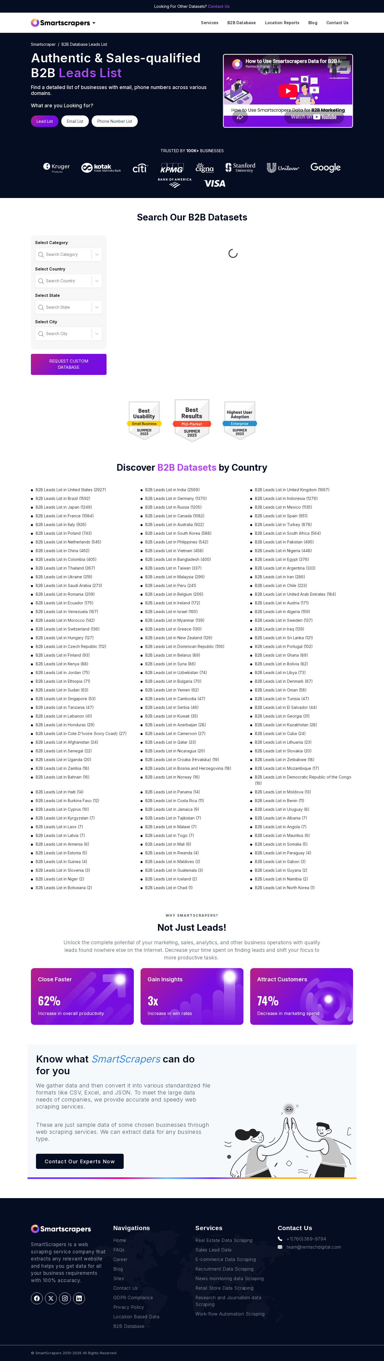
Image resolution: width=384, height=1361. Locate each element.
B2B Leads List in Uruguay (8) (282, 809)
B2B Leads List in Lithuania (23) (283, 742)
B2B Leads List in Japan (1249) (64, 507)
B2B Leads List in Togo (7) (169, 835)
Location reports (282, 22)
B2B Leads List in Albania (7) (281, 818)
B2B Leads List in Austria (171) (282, 602)
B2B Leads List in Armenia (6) (62, 844)
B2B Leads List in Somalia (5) (281, 844)
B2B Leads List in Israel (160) (171, 611)
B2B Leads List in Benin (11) (279, 800)
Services (209, 22)
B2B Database (241, 22)
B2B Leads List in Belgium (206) (174, 594)
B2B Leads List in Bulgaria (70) (173, 681)
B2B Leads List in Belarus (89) (172, 655)
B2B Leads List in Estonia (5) (61, 852)
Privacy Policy (128, 1307)
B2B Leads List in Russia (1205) (173, 507)
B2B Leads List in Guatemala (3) (174, 870)
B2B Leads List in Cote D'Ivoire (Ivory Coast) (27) (81, 733)
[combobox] (38, 254)
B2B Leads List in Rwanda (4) (172, 852)
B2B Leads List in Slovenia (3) (63, 870)
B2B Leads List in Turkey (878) (283, 524)
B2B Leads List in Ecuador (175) (65, 602)
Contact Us (219, 6)
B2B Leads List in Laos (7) (59, 826)
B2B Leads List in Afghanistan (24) (67, 742)
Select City (46, 321)
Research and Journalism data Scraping (228, 1301)
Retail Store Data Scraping (224, 1288)
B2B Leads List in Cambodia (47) (175, 698)
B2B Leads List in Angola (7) (281, 826)
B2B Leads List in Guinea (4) (61, 861)
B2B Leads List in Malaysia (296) (175, 576)
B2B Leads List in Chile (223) (281, 585)
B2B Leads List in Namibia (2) (281, 879)
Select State (47, 295)
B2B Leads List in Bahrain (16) (63, 777)
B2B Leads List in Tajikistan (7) (173, 818)
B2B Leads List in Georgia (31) (282, 716)
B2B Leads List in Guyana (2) (281, 870)
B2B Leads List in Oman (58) (281, 690)
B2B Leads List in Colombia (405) (66, 559)
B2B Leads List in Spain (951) (281, 515)
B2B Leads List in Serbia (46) (172, 707)
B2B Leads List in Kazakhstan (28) (286, 724)
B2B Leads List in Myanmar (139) (175, 620)
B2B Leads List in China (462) (63, 550)
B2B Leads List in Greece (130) (173, 629)
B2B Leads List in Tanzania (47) (65, 707)
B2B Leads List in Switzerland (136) (68, 629)
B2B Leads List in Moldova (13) (283, 791)
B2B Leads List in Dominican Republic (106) (185, 646)
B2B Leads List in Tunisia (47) (282, 698)
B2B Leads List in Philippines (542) (177, 542)
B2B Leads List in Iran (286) (280, 576)
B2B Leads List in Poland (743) (64, 533)
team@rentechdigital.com (313, 1247)
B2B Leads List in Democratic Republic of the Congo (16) (303, 780)
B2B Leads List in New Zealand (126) (179, 637)
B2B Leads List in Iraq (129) (279, 629)
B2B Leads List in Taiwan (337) (173, 568)
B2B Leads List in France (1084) (65, 515)
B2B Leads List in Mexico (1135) (283, 507)
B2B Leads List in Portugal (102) (284, 646)
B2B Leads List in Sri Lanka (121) (284, 637)
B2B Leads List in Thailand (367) (65, 568)
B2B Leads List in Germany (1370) (176, 498)
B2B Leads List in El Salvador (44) (286, 707)
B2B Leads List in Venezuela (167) (67, 611)
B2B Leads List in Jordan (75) (63, 672)
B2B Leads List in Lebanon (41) (64, 716)
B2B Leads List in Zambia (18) (62, 768)
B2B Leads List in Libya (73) (280, 672)
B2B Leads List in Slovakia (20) (283, 750)
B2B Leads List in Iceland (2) (171, 879)
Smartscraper (43, 44)
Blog (312, 22)
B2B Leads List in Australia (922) (174, 524)
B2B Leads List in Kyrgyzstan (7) (65, 818)
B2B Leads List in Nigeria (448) (283, 550)
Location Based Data (136, 1316)
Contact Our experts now (80, 1161)
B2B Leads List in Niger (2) (60, 879)
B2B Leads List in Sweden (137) (284, 620)
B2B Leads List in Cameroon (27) (175, 733)
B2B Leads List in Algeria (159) (282, 611)
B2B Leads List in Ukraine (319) (64, 576)
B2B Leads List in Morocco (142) (65, 620)
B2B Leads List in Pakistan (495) (284, 542)
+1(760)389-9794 (306, 1239)
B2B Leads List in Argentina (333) (285, 568)
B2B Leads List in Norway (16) (172, 777)
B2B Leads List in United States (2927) (71, 489)
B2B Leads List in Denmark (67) (284, 681)
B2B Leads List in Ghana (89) (281, 655)
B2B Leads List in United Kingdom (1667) (292, 489)
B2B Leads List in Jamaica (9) (172, 809)
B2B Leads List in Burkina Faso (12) (68, 800)
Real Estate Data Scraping (224, 1240)
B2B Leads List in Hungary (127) (65, 637)
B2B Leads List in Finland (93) (63, 655)
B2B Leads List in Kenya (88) (62, 663)
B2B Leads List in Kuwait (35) (171, 716)
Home (119, 1240)
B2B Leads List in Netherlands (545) (68, 542)
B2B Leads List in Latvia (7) (60, 835)
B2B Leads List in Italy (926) (61, 524)
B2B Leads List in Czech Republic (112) (71, 646)
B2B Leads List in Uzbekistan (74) (176, 672)
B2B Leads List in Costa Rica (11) (174, 800)
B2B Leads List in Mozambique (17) (287, 768)
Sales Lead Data (213, 1250)
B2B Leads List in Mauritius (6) (282, 835)
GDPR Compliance (133, 1297)
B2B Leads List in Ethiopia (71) (63, 681)
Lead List (45, 121)
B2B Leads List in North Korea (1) (285, 887)
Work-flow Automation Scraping (230, 1314)
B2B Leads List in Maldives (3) (172, 861)
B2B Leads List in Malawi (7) (171, 826)
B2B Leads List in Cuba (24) (280, 733)
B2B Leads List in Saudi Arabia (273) (69, 585)
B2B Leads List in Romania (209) (65, 594)
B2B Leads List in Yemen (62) (172, 690)
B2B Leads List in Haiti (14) (60, 791)
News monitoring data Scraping (229, 1278)
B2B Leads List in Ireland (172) (172, 602)
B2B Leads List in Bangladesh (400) (178, 559)
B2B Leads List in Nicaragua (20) (175, 750)
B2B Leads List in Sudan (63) (62, 690)
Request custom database (68, 364)
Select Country (50, 269)
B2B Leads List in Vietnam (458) (174, 550)
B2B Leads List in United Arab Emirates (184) (295, 594)
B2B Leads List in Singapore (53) (66, 698)
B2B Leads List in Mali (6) (168, 844)
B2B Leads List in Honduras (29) (65, 724)
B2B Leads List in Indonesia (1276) (286, 498)
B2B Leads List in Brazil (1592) (63, 498)
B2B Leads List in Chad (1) (169, 887)
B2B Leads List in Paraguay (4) (283, 852)
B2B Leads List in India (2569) (172, 489)
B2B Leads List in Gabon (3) (280, 861)
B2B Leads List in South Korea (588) (178, 533)
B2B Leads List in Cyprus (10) (62, 809)
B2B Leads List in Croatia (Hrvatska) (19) (182, 759)
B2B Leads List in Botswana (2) (64, 887)
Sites (118, 1278)
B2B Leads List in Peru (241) (170, 585)
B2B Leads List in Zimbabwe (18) (285, 759)
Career (120, 1259)
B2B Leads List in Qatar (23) (170, 742)
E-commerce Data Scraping (225, 1259)
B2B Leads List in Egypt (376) (282, 559)
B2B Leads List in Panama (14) (172, 791)
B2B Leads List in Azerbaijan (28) (175, 724)
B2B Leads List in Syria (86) (170, 663)
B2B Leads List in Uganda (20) (63, 759)
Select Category (51, 242)
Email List (75, 121)
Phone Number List (114, 121)
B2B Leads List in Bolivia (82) (281, 663)
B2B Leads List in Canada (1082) (175, 515)
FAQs (119, 1250)
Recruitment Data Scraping (224, 1269)
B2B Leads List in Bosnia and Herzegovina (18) (188, 768)
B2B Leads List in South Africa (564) (288, 533)
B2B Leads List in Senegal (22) (64, 750)
